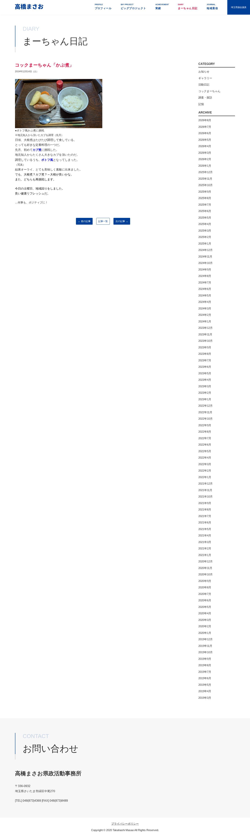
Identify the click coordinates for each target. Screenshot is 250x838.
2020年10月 (205, 574)
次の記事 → (121, 221)
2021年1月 (204, 555)
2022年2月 (204, 470)
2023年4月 (204, 379)
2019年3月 (204, 697)
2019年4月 (204, 691)
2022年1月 (204, 477)
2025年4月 (204, 224)
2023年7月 (204, 360)
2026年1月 (204, 165)
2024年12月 (205, 249)
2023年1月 (204, 399)
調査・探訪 (205, 97)
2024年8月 (204, 275)
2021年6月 (204, 522)
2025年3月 (204, 230)
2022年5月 (204, 451)
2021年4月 (204, 535)
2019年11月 (205, 645)
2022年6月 (204, 444)
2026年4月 (204, 146)
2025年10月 (205, 185)
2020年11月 (205, 568)
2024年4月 (204, 301)
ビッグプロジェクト (133, 7)
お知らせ (203, 71)
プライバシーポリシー (125, 823)
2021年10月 (205, 496)
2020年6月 (204, 600)
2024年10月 (205, 262)
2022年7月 (204, 438)
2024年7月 (204, 282)
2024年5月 (204, 295)
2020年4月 (204, 613)
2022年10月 (205, 418)
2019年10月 (205, 652)
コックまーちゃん (209, 91)
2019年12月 (205, 639)
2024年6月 (204, 288)
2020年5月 (204, 606)
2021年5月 (204, 529)
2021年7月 (204, 516)
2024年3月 (204, 308)
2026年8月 (204, 120)
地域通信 (212, 7)
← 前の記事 (84, 221)
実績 (162, 7)
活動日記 (203, 84)
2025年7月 (204, 204)
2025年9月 (204, 191)
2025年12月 (205, 172)
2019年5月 (204, 684)
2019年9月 (204, 658)
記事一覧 (103, 221)
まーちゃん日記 (188, 7)
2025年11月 (205, 178)
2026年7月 (204, 126)
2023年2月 (204, 392)
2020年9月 (204, 580)
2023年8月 (204, 353)
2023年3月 (204, 386)
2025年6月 (204, 211)
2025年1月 (204, 243)
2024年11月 (205, 256)
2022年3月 (204, 464)
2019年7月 (204, 671)
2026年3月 (204, 152)
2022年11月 (205, 412)
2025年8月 (204, 198)
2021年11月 (205, 490)
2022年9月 (204, 425)
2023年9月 (204, 347)
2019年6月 (204, 678)
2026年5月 (204, 139)
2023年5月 (204, 373)
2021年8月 (204, 509)
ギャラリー (205, 78)
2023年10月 (205, 340)
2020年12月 (205, 561)
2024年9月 (204, 269)
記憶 (201, 104)
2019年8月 (204, 665)
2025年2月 (204, 237)
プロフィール (103, 7)
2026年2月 (204, 159)
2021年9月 (204, 503)
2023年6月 (204, 366)
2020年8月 (204, 587)
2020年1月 (204, 632)
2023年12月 (205, 327)
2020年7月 (204, 593)
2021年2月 (204, 548)
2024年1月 (204, 321)
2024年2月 (204, 314)
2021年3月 (204, 542)
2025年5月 (204, 217)
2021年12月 (205, 483)
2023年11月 (205, 334)
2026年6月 (204, 133)
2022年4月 (204, 457)
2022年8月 (204, 431)
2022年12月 (205, 405)
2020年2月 (204, 626)
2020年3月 (204, 619)
